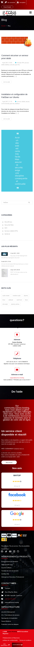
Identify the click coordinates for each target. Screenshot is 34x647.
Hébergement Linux (7, 564)
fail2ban (7, 64)
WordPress (8, 222)
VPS (23, 62)
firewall (19, 62)
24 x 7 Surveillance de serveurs (10, 615)
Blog (9, 26)
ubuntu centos (15, 304)
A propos (7, 588)
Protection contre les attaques (9, 624)
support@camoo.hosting (17, 377)
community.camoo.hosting (16, 408)
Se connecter (11, 2)
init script (5, 304)
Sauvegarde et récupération (9, 618)
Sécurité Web (9, 225)
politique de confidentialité (10, 640)
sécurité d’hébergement (8, 612)
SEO (6, 228)
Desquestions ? (4, 644)
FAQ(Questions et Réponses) (11, 638)
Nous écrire (9, 462)
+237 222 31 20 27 (10, 599)
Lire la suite (6, 82)
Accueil (3, 26)
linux (4, 300)
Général (7, 234)
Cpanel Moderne (6, 621)
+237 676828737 (6, 451)
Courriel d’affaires (6, 567)
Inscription (22, 2)
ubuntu (26, 295)
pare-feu (17, 64)
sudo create (6, 295)
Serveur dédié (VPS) (11, 231)
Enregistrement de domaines (9, 561)
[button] (2, 2)
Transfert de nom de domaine (9, 571)
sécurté (12, 64)
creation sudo (16, 295)
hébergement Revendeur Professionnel (12, 577)
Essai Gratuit (17, 644)
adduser (11, 300)
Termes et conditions (25, 640)
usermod (19, 300)
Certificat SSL (5, 574)
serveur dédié (21, 101)
